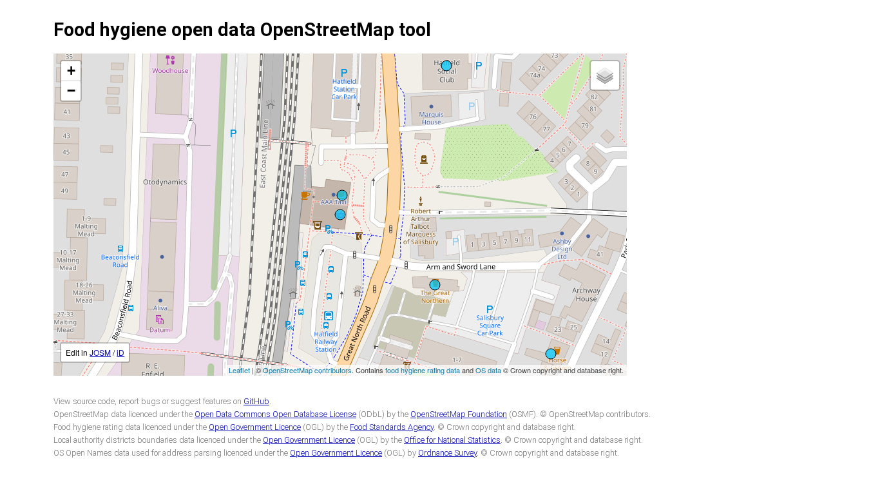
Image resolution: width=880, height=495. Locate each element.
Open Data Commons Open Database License (275, 414)
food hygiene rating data (422, 370)
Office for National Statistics (452, 440)
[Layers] (605, 75)
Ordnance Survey (447, 453)
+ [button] (71, 71)
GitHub (256, 401)
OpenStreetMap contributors (307, 370)
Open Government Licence (255, 427)
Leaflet (239, 370)
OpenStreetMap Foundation (458, 414)
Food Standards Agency (392, 427)
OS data (488, 370)
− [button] (71, 90)
